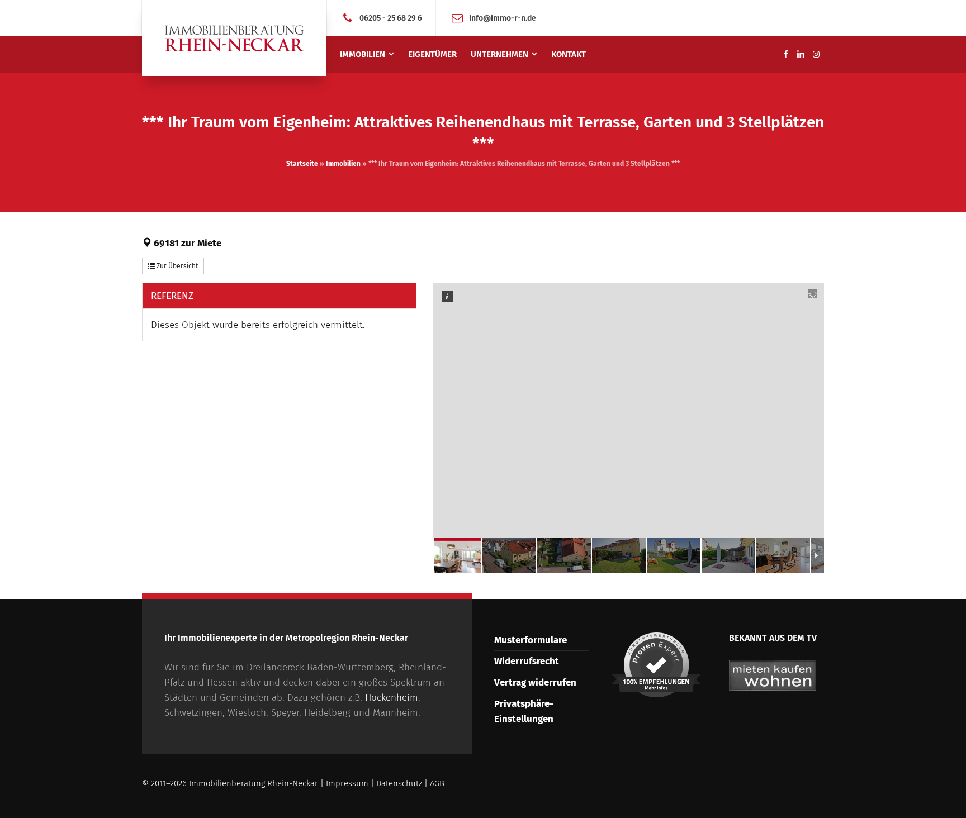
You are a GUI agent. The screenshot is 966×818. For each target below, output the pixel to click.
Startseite (302, 164)
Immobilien (343, 164)
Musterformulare (530, 640)
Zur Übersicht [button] (176, 266)
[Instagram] (816, 54)
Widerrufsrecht (526, 661)
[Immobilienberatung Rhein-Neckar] (234, 38)
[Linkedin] (801, 54)
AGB (437, 783)
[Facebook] (785, 54)
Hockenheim (391, 697)
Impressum (347, 783)
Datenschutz (399, 783)
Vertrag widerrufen (535, 682)
